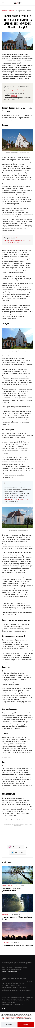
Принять (25, 1024)
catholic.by (14, 95)
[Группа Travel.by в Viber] (26, 847)
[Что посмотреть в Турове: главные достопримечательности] (17, 875)
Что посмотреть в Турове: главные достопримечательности (12, 890)
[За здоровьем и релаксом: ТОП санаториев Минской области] (17, 903)
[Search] (32, 3)
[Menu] (3, 2)
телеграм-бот (24, 964)
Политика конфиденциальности (9, 971)
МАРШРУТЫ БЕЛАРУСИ (8, 10)
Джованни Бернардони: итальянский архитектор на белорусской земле (17, 240)
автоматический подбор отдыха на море (17, 499)
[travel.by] (17, 3)
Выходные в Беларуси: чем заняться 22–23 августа (17, 945)
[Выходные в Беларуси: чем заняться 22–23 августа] (17, 931)
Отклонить (9, 1024)
